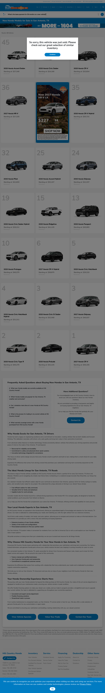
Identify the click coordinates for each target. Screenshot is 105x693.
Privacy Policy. (85, 684)
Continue (52, 54)
